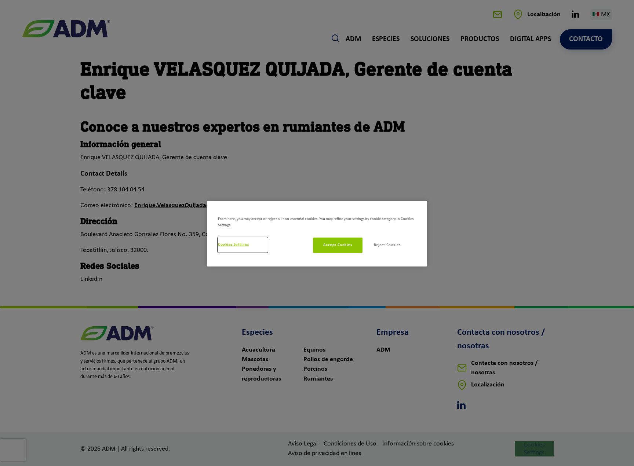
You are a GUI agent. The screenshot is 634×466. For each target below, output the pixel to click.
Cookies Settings (233, 244)
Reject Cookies (387, 245)
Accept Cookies (337, 245)
